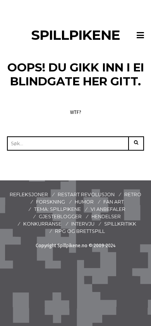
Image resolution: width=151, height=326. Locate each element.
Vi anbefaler (108, 209)
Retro (132, 194)
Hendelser (106, 216)
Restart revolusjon (86, 194)
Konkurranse (42, 224)
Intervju (82, 224)
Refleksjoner (29, 194)
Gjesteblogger (60, 216)
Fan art (113, 202)
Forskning (50, 202)
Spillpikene (75, 35)
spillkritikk (120, 224)
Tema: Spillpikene (57, 209)
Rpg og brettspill (80, 231)
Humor (84, 202)
